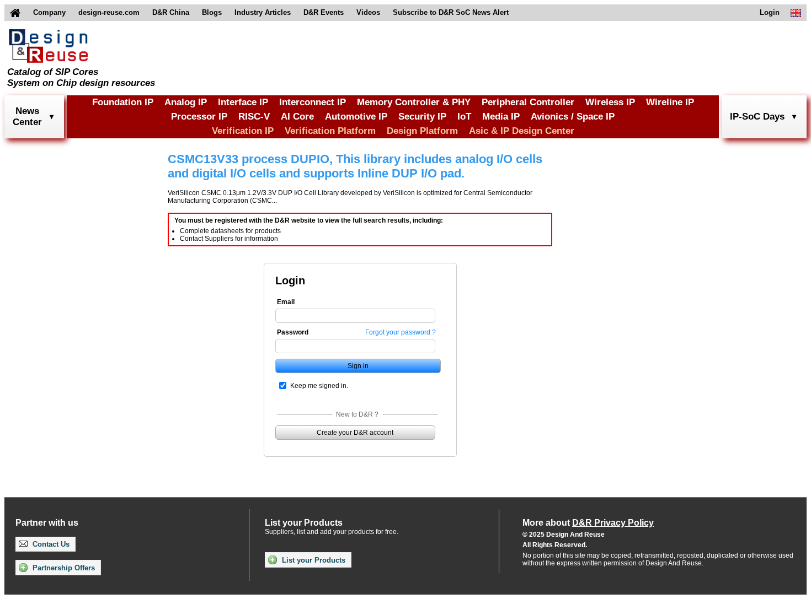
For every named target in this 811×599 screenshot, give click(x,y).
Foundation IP (122, 102)
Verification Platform (330, 131)
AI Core (297, 116)
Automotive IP (356, 116)
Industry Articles (262, 12)
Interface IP (243, 102)
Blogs (212, 12)
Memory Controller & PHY (414, 102)
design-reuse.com (109, 12)
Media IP (501, 116)
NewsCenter (27, 116)
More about (588, 522)
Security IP (422, 116)
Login (770, 12)
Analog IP (185, 102)
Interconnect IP (312, 102)
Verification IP (243, 131)
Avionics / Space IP (573, 116)
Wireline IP (670, 102)
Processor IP (199, 116)
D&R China (170, 12)
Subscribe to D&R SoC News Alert (451, 12)
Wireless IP (610, 102)
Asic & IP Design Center (521, 131)
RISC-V (254, 116)
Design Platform (422, 131)
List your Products (312, 560)
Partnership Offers (62, 568)
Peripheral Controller (528, 102)
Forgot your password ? (400, 332)
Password (292, 332)
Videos (368, 12)
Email (286, 302)
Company (49, 12)
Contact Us (50, 544)
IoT (464, 116)
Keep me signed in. (319, 386)
